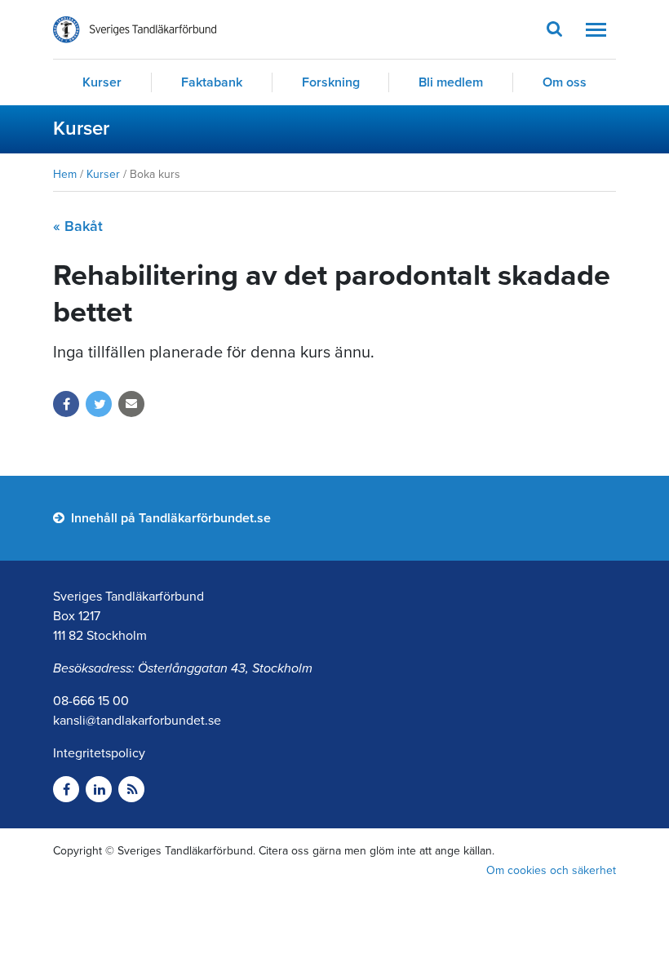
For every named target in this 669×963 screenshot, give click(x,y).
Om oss (565, 82)
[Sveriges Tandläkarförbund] (134, 30)
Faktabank (211, 82)
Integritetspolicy (99, 753)
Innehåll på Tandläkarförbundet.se (169, 518)
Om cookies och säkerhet (551, 870)
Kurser (102, 82)
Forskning (331, 82)
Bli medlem (451, 82)
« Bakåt (78, 226)
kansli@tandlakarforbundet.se (137, 720)
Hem (65, 174)
